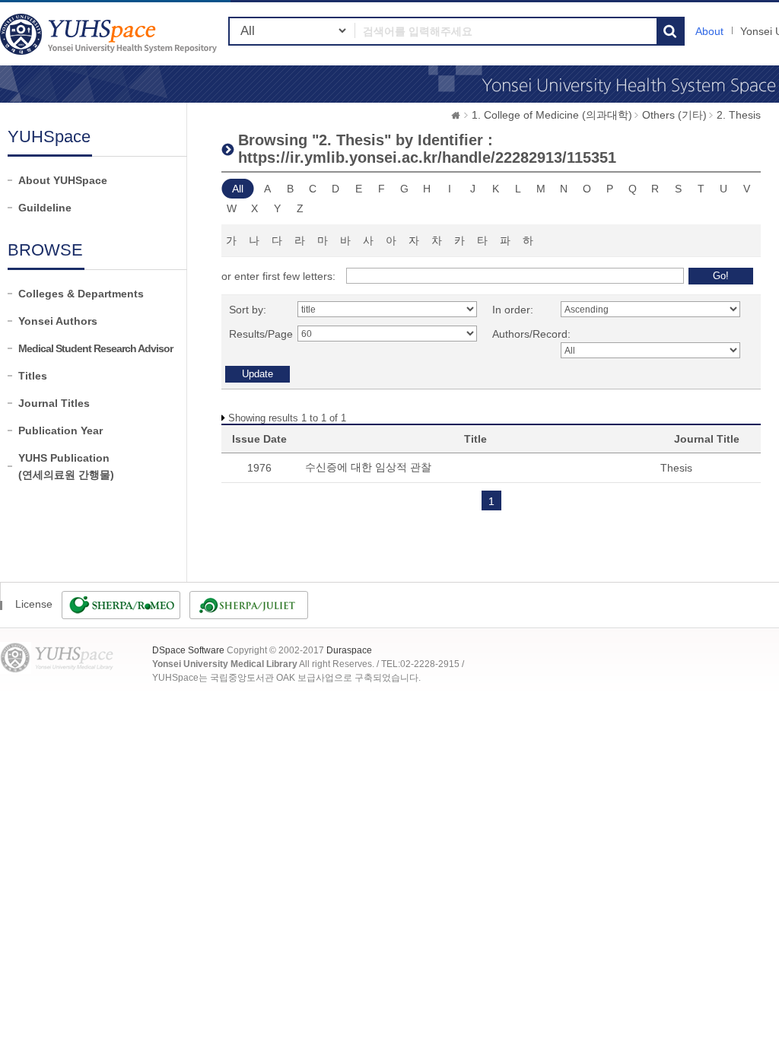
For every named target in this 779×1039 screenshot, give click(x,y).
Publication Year (60, 430)
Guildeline (45, 208)
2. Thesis (739, 115)
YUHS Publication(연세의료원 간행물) (66, 466)
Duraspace (349, 650)
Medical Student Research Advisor (95, 348)
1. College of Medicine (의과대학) (552, 115)
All (237, 189)
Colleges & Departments (81, 294)
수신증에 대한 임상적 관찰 (368, 467)
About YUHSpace (62, 180)
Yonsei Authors (57, 321)
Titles (32, 376)
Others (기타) (674, 115)
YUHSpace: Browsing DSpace (110, 34)
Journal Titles (54, 403)
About (709, 31)
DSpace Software (188, 650)
